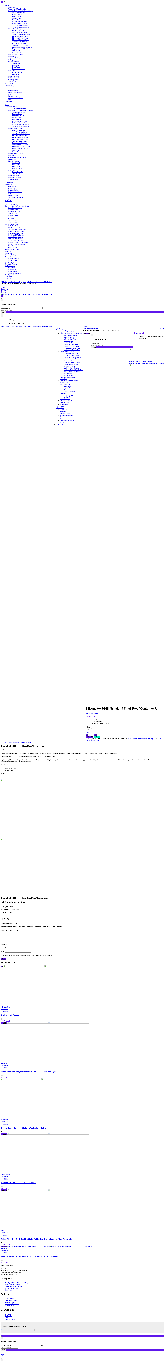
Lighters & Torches (14, 78)
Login (161, 330)
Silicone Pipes (16, 18)
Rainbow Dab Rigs (18, 16)
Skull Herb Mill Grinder (10, 1015)
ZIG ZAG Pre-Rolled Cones (21, 34)
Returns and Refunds (15, 92)
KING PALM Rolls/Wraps (20, 40)
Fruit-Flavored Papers (19, 43)
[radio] (89, 729)
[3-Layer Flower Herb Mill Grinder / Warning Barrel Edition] (41, 1079)
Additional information (20, 742)
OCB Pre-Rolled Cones (19, 32)
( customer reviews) (92, 713)
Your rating (5, 930)
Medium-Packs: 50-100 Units (22, 47)
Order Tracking (10, 1319)
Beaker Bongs (16, 20)
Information (8, 85)
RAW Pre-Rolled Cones (19, 31)
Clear (87, 732)
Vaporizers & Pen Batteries (17, 9)
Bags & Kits (16, 65)
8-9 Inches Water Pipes (19, 23)
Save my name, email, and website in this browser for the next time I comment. (28, 955)
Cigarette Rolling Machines (17, 58)
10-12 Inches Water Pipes (20, 25)
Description (8, 742)
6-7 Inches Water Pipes (19, 22)
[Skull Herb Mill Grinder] (44, 966)
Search (3, 312)
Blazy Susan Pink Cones (20, 36)
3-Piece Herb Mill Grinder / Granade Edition (18, 1183)
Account (3, 293)
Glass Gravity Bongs (19, 12)
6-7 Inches (11, 217)
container (96, 740)
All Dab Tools (16, 74)
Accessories (12, 81)
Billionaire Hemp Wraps (20, 38)
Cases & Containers (18, 69)
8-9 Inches (11, 219)
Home (7, 5)
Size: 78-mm (16, 51)
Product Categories (11, 7)
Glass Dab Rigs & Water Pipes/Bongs (20, 11)
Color (89, 727)
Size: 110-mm (16, 52)
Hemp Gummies (13, 76)
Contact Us (12, 87)
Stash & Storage (13, 61)
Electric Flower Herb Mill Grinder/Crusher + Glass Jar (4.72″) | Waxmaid (29, 1257)
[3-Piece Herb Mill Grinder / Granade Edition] (48, 1134)
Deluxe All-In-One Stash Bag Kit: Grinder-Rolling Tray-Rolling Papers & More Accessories (37, 1239)
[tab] (8, 742)
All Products (9, 83)
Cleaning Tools (13, 80)
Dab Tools (11, 70)
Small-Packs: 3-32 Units (20, 45)
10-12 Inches (12, 220)
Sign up (162, 328)
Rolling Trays (12, 60)
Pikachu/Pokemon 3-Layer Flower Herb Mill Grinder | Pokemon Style (28, 1072)
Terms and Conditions (15, 98)
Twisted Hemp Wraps (19, 41)
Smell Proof (16, 63)
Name (3, 948)
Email (3, 951)
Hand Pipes (12, 56)
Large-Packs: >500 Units (20, 49)
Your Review (5, 944)
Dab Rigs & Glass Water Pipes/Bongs (17, 1283)
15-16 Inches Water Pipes (20, 27)
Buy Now (96, 736)
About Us (11, 89)
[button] (139, 333)
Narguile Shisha (17, 14)
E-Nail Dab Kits (17, 72)
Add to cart (90, 736)
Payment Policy (10, 1305)
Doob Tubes (16, 67)
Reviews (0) (31, 742)
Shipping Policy (13, 90)
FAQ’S (10, 99)
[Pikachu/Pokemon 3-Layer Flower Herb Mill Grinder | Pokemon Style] (48, 1023)
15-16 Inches (12, 222)
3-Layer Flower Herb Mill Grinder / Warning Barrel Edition (24, 1128)
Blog (10, 94)
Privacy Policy (13, 96)
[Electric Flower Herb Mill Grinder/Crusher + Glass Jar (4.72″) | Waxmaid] (49, 1246)
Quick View (4, 1009)
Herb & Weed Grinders (15, 54)
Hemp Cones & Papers (15, 29)
